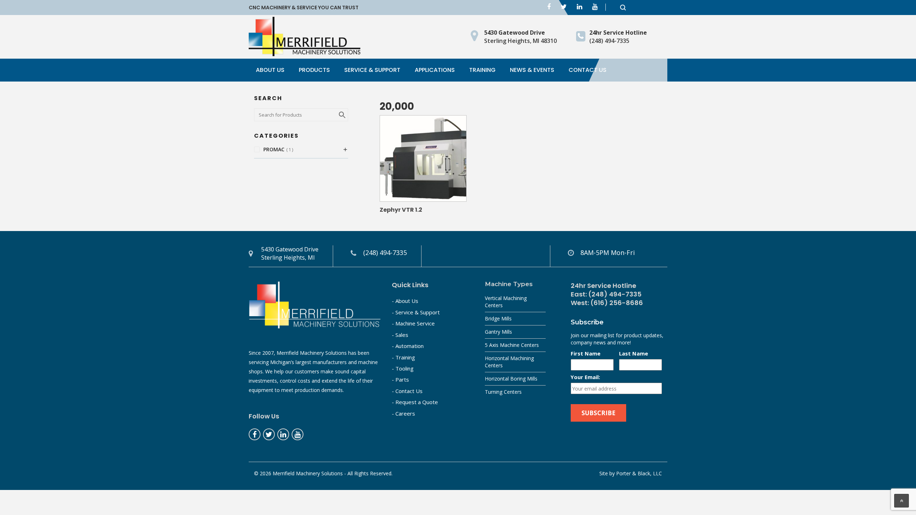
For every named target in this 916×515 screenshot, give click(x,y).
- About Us (405, 300)
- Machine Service (413, 323)
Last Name (633, 353)
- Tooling (403, 368)
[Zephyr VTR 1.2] (423, 158)
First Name (585, 353)
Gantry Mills (498, 331)
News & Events (532, 70)
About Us (270, 70)
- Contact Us (407, 390)
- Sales (400, 334)
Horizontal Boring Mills (511, 378)
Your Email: (585, 377)
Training (482, 70)
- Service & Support (416, 312)
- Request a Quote (415, 402)
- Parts (400, 379)
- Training (403, 357)
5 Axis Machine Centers (512, 345)
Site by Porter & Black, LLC (630, 473)
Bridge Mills (498, 318)
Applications (435, 70)
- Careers (403, 413)
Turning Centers (503, 391)
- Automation (408, 345)
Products (314, 70)
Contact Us (587, 70)
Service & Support (372, 70)
